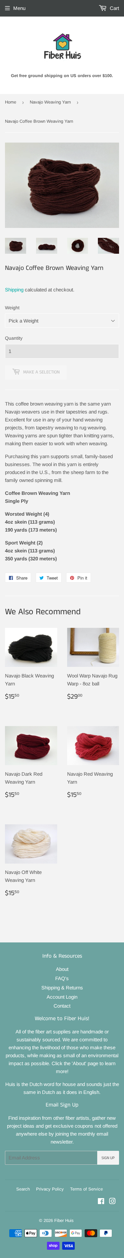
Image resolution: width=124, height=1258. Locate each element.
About (62, 969)
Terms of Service (86, 1189)
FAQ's (62, 978)
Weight (12, 307)
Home (10, 102)
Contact (62, 1006)
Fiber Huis (64, 1220)
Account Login (62, 997)
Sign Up (108, 1158)
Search (23, 1189)
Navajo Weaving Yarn (50, 102)
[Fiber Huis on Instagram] (112, 1202)
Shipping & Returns (62, 987)
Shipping (14, 289)
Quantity (13, 338)
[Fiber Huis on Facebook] (101, 1202)
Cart (113, 8)
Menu (19, 8)
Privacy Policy (50, 1189)
